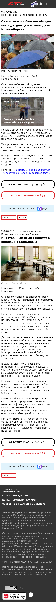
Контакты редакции (15, 495)
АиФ (26, 71)
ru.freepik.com (26, 283)
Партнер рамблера (27, 588)
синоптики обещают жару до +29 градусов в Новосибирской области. (25, 171)
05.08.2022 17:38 (9, 12)
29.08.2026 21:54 (9, 231)
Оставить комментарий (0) (28, 195)
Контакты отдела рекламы (19, 500)
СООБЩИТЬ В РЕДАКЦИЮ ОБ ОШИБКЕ (23, 504)
